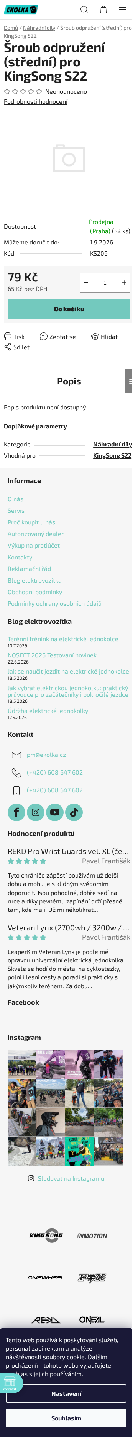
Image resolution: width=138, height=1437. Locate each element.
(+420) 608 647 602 (55, 772)
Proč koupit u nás (31, 522)
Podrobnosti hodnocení (35, 101)
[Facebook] (16, 812)
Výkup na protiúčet (34, 545)
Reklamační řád (29, 568)
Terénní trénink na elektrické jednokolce (63, 638)
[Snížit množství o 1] (86, 282)
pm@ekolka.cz (46, 754)
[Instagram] (35, 812)
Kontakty (20, 557)
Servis (16, 510)
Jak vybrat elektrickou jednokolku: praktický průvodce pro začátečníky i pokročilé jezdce (68, 691)
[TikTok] (74, 812)
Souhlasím (66, 1418)
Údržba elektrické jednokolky (48, 710)
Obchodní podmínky (35, 591)
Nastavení (66, 1393)
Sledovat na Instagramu (71, 1178)
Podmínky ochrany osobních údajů (55, 603)
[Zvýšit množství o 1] (124, 282)
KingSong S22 (112, 455)
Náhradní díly (112, 444)
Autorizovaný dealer (36, 533)
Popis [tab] (69, 380)
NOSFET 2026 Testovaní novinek (52, 655)
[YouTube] (55, 812)
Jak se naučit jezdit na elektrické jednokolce (68, 671)
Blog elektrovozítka (35, 580)
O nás (15, 498)
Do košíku (69, 308)
